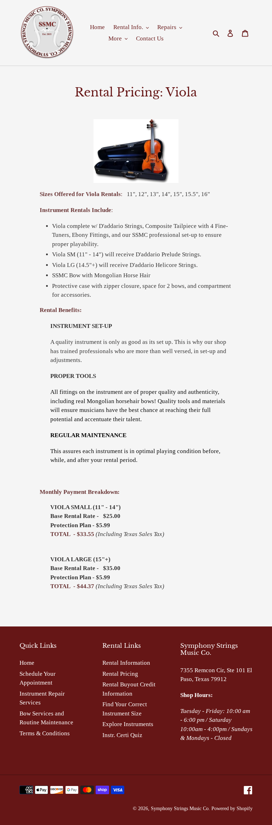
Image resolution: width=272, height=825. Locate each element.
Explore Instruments (127, 724)
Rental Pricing (120, 673)
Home (26, 662)
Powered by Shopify (232, 808)
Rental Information (126, 662)
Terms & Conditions (44, 733)
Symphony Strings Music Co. (180, 808)
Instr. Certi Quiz (122, 735)
